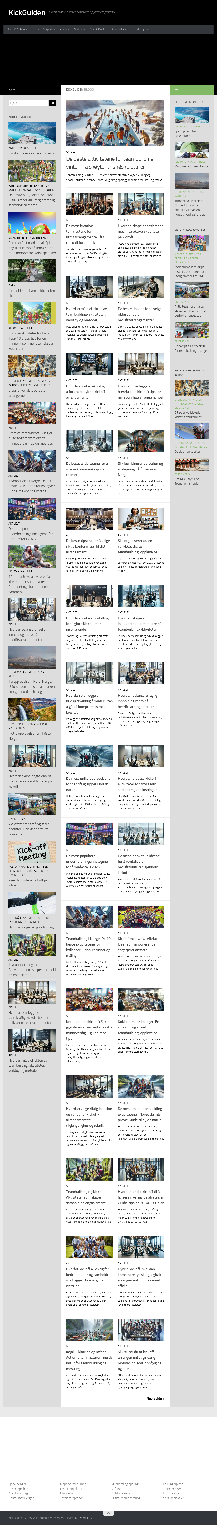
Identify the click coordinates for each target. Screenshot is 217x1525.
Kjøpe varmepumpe (73, 1484)
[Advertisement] (108, 59)
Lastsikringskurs (71, 1489)
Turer (50, 189)
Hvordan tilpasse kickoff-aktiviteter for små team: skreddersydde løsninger (138, 784)
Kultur (24, 724)
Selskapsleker (121, 1493)
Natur (23, 148)
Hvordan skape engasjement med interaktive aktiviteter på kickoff (140, 231)
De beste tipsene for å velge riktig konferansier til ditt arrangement (88, 546)
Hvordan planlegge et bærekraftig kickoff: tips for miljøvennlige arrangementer (140, 392)
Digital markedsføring (126, 1498)
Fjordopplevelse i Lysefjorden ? (31, 153)
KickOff (28, 189)
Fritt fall (191, 446)
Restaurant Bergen (21, 1498)
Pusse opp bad (18, 1489)
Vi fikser (117, 1489)
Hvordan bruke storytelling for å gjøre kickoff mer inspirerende (87, 624)
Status (78, 29)
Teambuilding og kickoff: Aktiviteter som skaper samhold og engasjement (86, 1197)
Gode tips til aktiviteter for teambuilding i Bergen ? (192, 350)
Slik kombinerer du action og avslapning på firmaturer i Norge (140, 469)
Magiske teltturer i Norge (191, 166)
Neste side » (155, 1399)
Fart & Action (16, 29)
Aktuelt (71, 151)
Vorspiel (14, 189)
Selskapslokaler (173, 1498)
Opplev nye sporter (187, 451)
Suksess (25, 385)
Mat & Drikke (98, 29)
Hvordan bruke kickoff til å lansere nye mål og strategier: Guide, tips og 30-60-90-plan (141, 1197)
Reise (63, 29)
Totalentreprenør (71, 1498)
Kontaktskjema (140, 29)
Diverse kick (118, 29)
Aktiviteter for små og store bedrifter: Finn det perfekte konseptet (28, 829)
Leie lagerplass (173, 1484)
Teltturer (181, 161)
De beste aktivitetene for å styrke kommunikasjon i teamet (87, 469)
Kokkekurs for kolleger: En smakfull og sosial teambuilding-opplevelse (138, 1027)
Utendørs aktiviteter (23, 381)
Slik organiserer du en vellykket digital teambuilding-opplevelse (137, 546)
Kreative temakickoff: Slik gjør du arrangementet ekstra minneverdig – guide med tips (30, 438)
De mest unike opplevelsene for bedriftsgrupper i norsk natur (88, 784)
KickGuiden (26, 12)
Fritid (43, 185)
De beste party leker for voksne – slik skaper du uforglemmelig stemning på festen (31, 200)
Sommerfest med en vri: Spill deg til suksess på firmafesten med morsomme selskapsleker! (32, 248)
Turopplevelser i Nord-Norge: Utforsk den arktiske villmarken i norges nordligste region (31, 686)
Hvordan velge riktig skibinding (31, 927)
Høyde (12, 724)
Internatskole (172, 1493)
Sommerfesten (27, 185)
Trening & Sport (42, 29)
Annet (12, 148)
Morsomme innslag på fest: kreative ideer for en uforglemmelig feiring (191, 271)
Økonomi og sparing (125, 1484)
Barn (11, 285)
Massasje (66, 1493)
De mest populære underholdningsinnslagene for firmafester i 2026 (87, 861)
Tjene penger (17, 1484)
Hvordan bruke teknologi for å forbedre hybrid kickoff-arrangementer (88, 392)
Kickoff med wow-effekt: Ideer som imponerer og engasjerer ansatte (137, 944)
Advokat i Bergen (19, 1493)
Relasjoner (16, 871)
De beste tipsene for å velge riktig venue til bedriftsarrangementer (140, 314)
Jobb (11, 185)
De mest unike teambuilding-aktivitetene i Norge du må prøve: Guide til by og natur (141, 1114)
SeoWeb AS (85, 1517)
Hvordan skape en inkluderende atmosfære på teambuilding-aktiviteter (140, 624)
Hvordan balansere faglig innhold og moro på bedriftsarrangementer (137, 701)
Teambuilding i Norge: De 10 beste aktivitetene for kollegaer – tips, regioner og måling (31, 486)
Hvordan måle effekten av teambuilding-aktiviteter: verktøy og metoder (86, 314)
